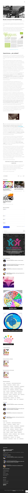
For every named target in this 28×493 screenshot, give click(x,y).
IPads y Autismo (5, 475)
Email (4, 219)
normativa (22, 394)
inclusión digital (19, 391)
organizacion (11, 435)
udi (17, 399)
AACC (4, 383)
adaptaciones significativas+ (16, 383)
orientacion (16, 435)
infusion (15, 432)
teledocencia (10, 399)
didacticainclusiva (6, 427)
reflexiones (5, 399)
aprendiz (5, 424)
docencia (12, 427)
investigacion (6, 394)
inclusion (7, 391)
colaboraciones (6, 386)
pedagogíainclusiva (6, 397)
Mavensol (4, 472)
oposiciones (5, 435)
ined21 (4, 432)
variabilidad (21, 399)
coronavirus (22, 386)
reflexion (10, 204)
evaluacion (16, 389)
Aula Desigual (20, 126)
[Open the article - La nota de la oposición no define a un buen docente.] (16, 184)
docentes (5, 389)
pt (15, 397)
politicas (12, 397)
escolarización (9, 460)
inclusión (7, 204)
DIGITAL (5, 204)
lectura (10, 394)
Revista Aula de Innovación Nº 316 (13, 49)
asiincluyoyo (9, 424)
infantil (8, 432)
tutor (15, 399)
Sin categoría (8, 272)
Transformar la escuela (6, 471)
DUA (7, 268)
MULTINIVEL (15, 460)
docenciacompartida (18, 427)
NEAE (18, 394)
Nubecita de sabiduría (6, 474)
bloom (18, 424)
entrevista (12, 389)
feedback (21, 389)
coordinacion (16, 386)
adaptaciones (8, 383)
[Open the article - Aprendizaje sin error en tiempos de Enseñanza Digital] (5, 197)
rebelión (18, 397)
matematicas (15, 394)
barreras (14, 424)
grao (4, 391)
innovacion (19, 432)
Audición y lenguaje (5, 473)
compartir (11, 386)
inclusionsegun (13, 391)
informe (11, 432)
